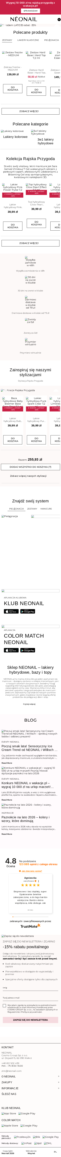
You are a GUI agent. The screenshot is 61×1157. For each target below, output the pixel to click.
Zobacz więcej (28, 111)
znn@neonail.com (12, 1071)
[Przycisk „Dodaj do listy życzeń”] (21, 52)
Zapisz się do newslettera (30, 1019)
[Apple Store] (10, 1125)
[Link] (30, 25)
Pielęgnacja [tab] (16, 508)
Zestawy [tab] (7, 40)
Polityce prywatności (31, 1012)
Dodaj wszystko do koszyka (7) (30, 467)
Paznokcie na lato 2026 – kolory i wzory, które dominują (25, 819)
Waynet (31, 1153)
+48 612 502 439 (10, 1063)
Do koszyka (13, 88)
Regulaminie (14, 1012)
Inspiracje (8, 813)
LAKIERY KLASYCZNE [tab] (28, 40)
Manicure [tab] (46, 508)
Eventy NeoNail (10, 742)
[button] (57, 19)
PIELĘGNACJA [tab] (51, 40)
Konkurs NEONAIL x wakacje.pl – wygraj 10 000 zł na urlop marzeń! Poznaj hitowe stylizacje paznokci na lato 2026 (28, 785)
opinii (38, 864)
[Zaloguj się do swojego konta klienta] (51, 19)
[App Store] (9, 1113)
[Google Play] (26, 1113)
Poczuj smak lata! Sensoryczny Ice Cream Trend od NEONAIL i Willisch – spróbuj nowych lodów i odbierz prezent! (29, 748)
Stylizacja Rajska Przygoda (30, 381)
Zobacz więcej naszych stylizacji (28, 475)
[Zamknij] (58, 7)
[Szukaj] (44, 19)
